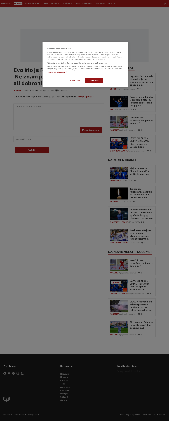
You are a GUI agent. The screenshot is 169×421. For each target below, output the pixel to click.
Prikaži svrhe (75, 80)
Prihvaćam (94, 80)
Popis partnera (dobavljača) (56, 72)
